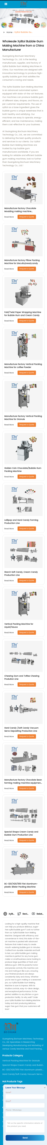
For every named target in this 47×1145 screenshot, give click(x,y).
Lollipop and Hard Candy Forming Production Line (21, 521)
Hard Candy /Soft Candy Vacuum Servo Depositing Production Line (21, 729)
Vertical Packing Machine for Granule (21, 1060)
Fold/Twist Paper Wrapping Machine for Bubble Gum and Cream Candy (22, 314)
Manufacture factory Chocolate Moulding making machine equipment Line (20, 211)
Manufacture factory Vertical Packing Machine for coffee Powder (23, 366)
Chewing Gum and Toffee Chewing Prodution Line (21, 677)
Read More (9, 217)
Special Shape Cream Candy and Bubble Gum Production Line (21, 833)
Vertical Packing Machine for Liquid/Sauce (18, 625)
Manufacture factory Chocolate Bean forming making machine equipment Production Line (23, 783)
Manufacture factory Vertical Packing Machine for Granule (23, 418)
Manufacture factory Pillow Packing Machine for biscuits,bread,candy (22, 262)
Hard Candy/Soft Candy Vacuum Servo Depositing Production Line (22, 1074)
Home (9, 32)
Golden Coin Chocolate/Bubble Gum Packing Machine (22, 469)
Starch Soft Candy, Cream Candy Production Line (21, 573)
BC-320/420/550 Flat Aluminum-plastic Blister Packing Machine (21, 885)
